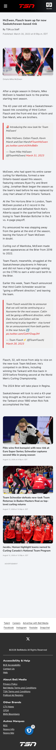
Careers (16, 623)
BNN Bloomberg (11, 714)
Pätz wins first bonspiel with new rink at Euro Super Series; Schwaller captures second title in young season (26, 451)
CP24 (6, 710)
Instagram (21, 627)
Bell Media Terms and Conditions (19, 687)
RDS (5, 725)
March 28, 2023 (15, 343)
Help (5, 672)
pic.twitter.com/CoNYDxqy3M (22, 334)
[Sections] (5, 6)
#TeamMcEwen (39, 142)
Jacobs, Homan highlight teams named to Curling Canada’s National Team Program (27, 548)
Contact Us (8, 668)
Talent (7, 623)
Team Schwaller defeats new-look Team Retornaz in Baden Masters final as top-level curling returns (26, 501)
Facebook (9, 627)
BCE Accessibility (12, 665)
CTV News (8, 706)
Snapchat (45, 627)
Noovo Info (8, 729)
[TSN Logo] (27, 6)
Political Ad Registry (13, 695)
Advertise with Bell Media (35, 623)
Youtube (33, 627)
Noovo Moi (8, 733)
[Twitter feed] (28, 639)
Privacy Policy (10, 684)
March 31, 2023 (35, 155)
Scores (49, 8)
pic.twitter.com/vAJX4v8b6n (22, 145)
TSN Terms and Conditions (16, 691)
